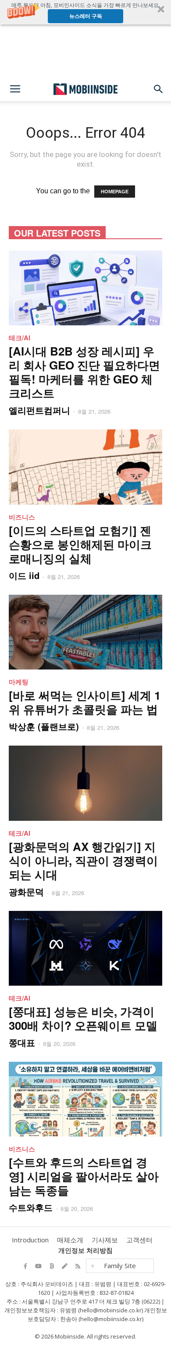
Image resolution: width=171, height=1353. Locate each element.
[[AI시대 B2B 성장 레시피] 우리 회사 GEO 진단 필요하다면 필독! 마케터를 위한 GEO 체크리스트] (85, 288)
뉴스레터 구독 (85, 16)
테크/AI (19, 337)
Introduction (30, 1240)
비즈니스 (22, 517)
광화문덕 (26, 891)
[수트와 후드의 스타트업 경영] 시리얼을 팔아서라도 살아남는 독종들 (84, 1176)
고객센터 (139, 1240)
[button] (85, 12)
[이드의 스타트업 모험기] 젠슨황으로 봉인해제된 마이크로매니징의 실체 (80, 544)
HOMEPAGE (114, 191)
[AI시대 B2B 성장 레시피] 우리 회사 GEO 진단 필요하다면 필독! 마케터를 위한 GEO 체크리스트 (84, 372)
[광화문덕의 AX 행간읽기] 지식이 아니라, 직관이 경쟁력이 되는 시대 (83, 860)
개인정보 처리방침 (85, 1250)
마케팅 (18, 682)
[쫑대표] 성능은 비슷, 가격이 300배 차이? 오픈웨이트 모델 (83, 1018)
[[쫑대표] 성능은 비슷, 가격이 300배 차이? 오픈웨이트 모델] (85, 948)
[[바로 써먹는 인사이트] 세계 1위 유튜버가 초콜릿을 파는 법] (85, 632)
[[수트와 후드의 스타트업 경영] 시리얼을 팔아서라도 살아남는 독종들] (85, 1099)
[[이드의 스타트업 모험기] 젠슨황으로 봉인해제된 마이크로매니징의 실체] (85, 466)
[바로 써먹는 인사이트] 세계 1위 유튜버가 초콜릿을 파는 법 (84, 702)
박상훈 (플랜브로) (44, 726)
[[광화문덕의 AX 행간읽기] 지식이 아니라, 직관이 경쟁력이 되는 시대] (85, 783)
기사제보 (105, 1240)
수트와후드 (31, 1207)
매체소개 (70, 1240)
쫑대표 (22, 1042)
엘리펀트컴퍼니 (39, 410)
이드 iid (24, 575)
